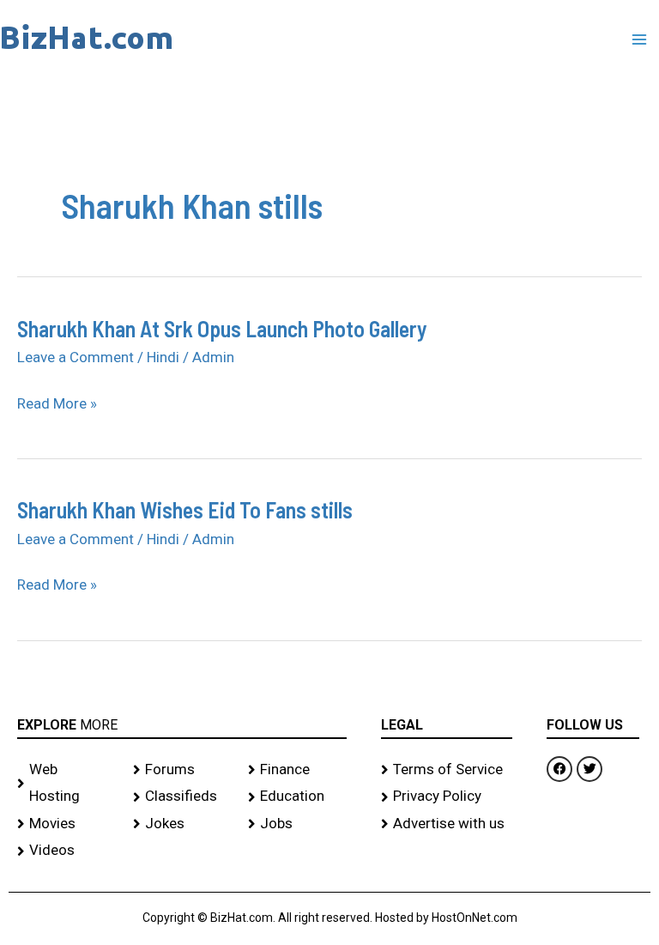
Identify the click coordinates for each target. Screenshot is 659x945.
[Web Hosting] (66, 783)
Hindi (163, 357)
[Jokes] (182, 824)
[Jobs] (297, 824)
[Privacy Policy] (447, 796)
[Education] (297, 796)
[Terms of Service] (447, 770)
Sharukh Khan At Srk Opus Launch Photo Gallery (222, 328)
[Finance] (297, 770)
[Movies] (66, 824)
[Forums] (182, 770)
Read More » (57, 404)
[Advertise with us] (447, 824)
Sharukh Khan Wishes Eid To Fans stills (185, 509)
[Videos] (66, 850)
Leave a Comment (75, 357)
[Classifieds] (182, 796)
